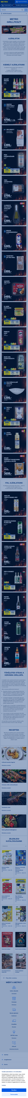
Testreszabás (14, 1094)
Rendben (14, 1090)
